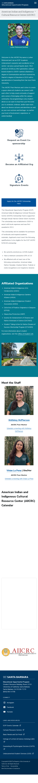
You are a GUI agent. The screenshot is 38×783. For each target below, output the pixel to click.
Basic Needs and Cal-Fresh (12, 734)
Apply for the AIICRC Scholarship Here (19, 202)
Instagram (10, 703)
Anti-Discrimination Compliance (11, 768)
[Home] (15, 5)
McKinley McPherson (19, 420)
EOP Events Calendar (11, 725)
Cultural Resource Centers (12, 730)
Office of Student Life (25, 334)
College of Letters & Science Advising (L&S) (19, 739)
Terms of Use (5, 766)
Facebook (10, 707)
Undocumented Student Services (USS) (17, 754)
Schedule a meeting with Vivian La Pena (19, 479)
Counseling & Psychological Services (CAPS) (19, 746)
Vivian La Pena (14, 470)
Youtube (9, 712)
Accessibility (14, 766)
